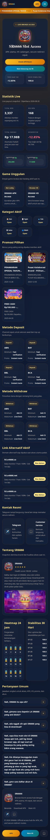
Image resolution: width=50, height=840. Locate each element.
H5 (45, 4)
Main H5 (31, 808)
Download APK (20, 808)
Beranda (7, 808)
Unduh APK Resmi (25, 62)
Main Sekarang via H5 (25, 69)
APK (37, 4)
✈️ (7, 814)
